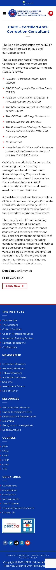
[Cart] (50, 13)
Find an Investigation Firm (17, 412)
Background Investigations (17, 425)
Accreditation (9, 490)
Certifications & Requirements (19, 416)
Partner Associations (14, 342)
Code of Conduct (11, 329)
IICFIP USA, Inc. (32, 562)
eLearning (8, 421)
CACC (5, 451)
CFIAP (5, 464)
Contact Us (8, 512)
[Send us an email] (16, 543)
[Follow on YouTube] (27, 543)
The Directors (10, 325)
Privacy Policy (40, 555)
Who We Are (9, 320)
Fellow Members (12, 373)
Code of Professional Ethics (17, 333)
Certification (9, 494)
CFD (4, 469)
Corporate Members (14, 364)
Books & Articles (11, 430)
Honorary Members (13, 368)
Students (7, 382)
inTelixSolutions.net (41, 565)
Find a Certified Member (16, 407)
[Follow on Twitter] (10, 543)
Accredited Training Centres (17, 338)
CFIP (5, 446)
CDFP (5, 460)
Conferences (9, 347)
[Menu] (4, 13)
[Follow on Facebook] (5, 543)
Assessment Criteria (13, 386)
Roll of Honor (10, 391)
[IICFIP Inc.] (27, 13)
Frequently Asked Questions (18, 508)
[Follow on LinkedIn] (22, 543)
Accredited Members (14, 377)
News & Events (10, 499)
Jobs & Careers (10, 503)
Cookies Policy (28, 558)
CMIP (5, 455)
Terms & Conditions (17, 555)
